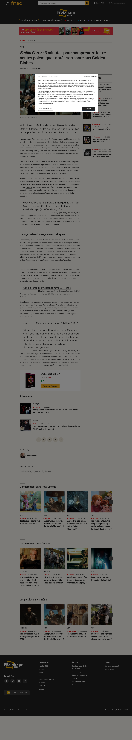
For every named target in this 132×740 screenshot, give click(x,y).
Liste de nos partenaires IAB (45, 103)
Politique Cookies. (88, 94)
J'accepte (88, 108)
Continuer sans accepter (90, 76)
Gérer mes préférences (45, 108)
